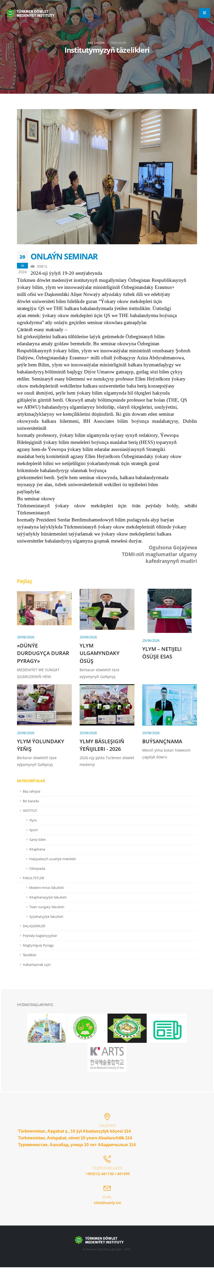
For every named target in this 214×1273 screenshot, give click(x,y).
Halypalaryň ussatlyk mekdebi (52, 859)
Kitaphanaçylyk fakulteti (48, 897)
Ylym (33, 820)
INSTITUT (30, 810)
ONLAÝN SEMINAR (64, 256)
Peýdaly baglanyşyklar (40, 935)
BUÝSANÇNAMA (162, 741)
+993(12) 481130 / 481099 (108, 1173)
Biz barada (31, 801)
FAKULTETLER (33, 878)
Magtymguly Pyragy (38, 945)
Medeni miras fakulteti (46, 887)
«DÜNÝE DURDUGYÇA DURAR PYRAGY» (43, 653)
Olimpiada (37, 868)
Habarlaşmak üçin (37, 964)
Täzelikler (30, 955)
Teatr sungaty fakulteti (46, 907)
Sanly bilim (37, 839)
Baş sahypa (96, 43)
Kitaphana (37, 849)
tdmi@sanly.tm (107, 1202)
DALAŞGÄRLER (34, 926)
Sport (33, 830)
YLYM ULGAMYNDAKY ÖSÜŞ (100, 653)
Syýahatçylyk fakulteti (46, 916)
